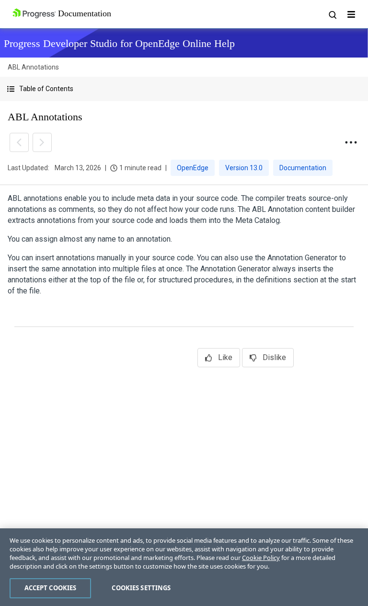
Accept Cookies (50, 587)
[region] (184, 567)
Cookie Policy (261, 557)
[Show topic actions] (350, 142)
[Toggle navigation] (351, 14)
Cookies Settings (141, 587)
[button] (184, 89)
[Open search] (332, 14)
